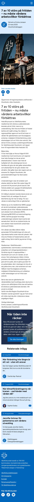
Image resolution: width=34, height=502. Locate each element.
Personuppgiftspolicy (8, 482)
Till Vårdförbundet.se (8, 485)
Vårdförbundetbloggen (9, 473)
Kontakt (4, 479)
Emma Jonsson (20, 22)
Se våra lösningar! (17, 339)
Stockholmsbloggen (15, 27)
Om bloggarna (6, 476)
